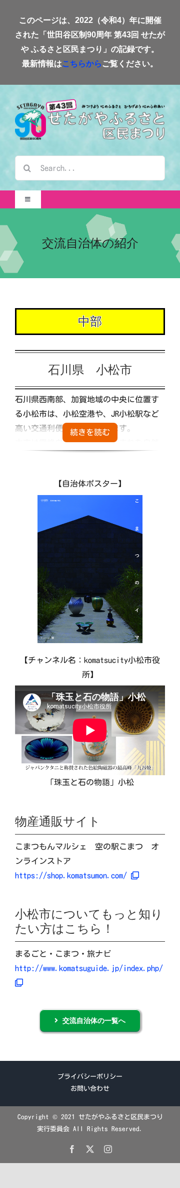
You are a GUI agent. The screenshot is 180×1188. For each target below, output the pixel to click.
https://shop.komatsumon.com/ (73, 875)
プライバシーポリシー (90, 1076)
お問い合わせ (90, 1088)
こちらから (82, 63)
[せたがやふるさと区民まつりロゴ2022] (90, 103)
